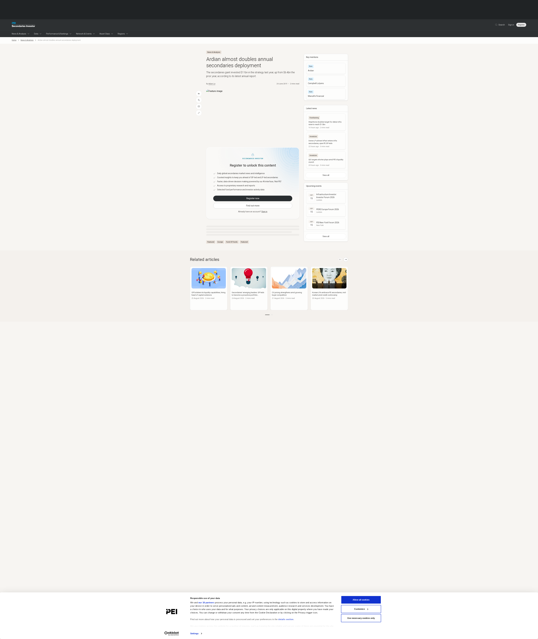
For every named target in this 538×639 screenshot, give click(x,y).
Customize (359, 609)
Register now (252, 198)
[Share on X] (199, 100)
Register (521, 25)
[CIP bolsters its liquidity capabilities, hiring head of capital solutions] (208, 288)
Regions (121, 34)
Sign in (511, 25)
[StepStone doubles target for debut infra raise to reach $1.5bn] (325, 122)
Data (36, 34)
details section (286, 619)
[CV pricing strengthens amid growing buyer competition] (289, 288)
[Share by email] (199, 106)
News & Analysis (19, 34)
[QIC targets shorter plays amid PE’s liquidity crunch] (325, 159)
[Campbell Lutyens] (325, 81)
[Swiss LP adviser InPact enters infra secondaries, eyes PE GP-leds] (325, 140)
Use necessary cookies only (361, 618)
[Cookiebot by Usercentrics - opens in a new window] (171, 633)
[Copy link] (199, 113)
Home (14, 40)
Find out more (252, 205)
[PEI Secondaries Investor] (23, 24)
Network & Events (84, 34)
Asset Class (104, 34)
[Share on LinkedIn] (199, 93)
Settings (194, 633)
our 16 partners (206, 602)
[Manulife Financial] (325, 94)
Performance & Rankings (57, 34)
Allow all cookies (361, 600)
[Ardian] (325, 68)
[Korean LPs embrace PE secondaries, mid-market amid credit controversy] (329, 288)
